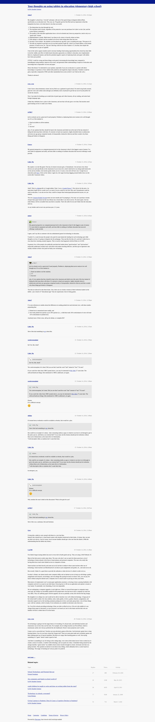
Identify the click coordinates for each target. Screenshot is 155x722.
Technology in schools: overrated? (39, 693)
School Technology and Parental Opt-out (41, 672)
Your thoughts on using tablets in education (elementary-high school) (64, 6)
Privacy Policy (64, 715)
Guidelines (44, 715)
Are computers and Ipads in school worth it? (42, 679)
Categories (36, 715)
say (45, 331)
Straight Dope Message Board (9, 2)
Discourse (38, 719)
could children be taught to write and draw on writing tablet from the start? (52, 686)
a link (37, 188)
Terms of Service (53, 715)
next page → (31, 657)
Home (29, 715)
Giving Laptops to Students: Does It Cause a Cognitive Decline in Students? (53, 701)
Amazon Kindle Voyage (40, 197)
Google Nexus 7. (67, 188)
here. (38, 173)
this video (73, 370)
